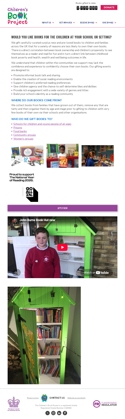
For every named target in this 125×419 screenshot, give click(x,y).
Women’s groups (23, 139)
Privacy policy (33, 398)
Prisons (17, 127)
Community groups (24, 135)
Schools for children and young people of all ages (42, 124)
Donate (109, 7)
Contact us (57, 397)
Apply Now (63, 208)
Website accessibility (76, 398)
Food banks (20, 131)
